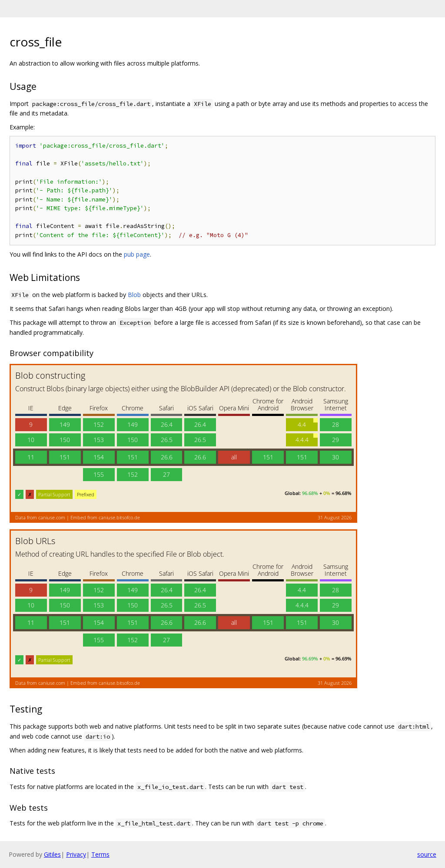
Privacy (76, 854)
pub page (137, 254)
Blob (134, 294)
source (426, 854)
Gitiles (52, 854)
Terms (100, 854)
